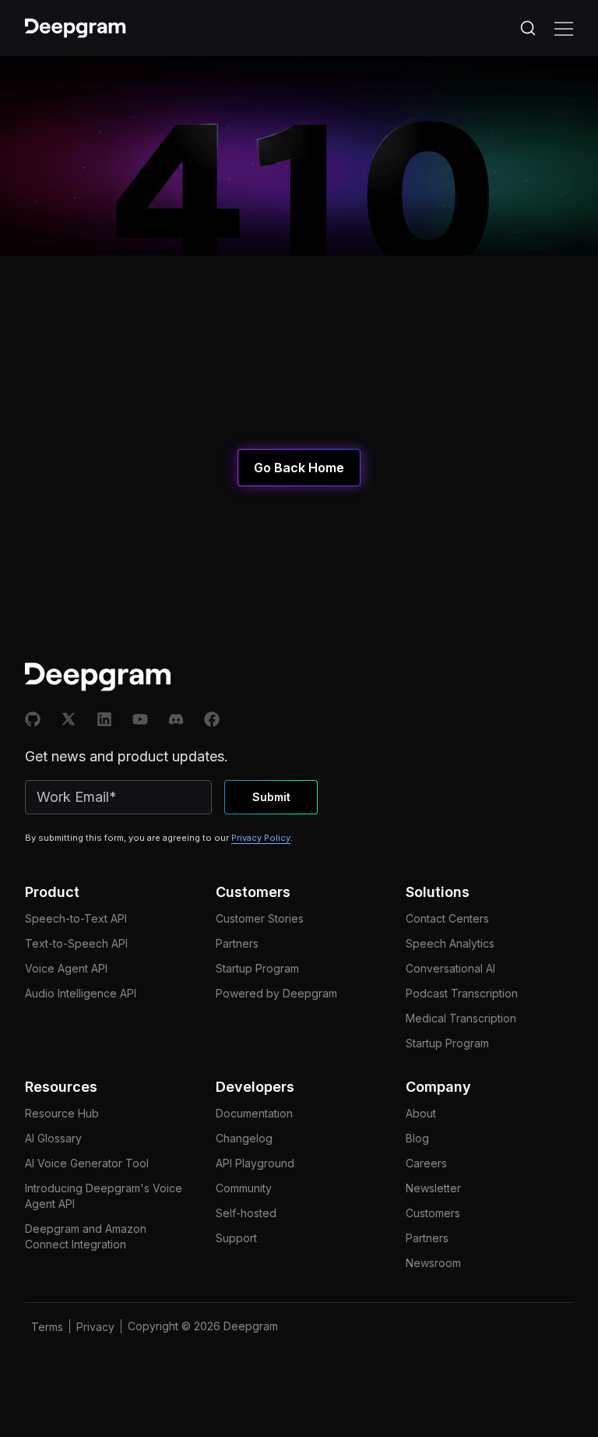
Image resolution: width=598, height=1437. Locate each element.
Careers (426, 1163)
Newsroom (433, 1262)
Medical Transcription (461, 1018)
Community (244, 1188)
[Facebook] (212, 719)
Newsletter (433, 1188)
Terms (47, 1326)
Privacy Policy (260, 837)
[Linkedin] (104, 719)
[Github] (32, 719)
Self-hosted (246, 1213)
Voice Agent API (66, 968)
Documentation (254, 1113)
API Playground (255, 1163)
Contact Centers (447, 918)
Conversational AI (450, 968)
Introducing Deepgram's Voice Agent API (103, 1195)
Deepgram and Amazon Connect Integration (85, 1236)
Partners (237, 943)
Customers (433, 1213)
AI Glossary (53, 1138)
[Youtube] (140, 719)
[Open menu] (563, 28)
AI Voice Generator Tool (87, 1163)
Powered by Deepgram (276, 993)
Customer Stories (260, 918)
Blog (417, 1138)
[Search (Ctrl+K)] (528, 28)
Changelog (244, 1138)
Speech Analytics (450, 943)
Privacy (95, 1326)
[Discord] (176, 719)
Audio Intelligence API (80, 993)
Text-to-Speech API (76, 943)
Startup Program (257, 968)
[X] (68, 719)
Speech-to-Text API (76, 918)
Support (236, 1238)
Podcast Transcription (462, 993)
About (421, 1113)
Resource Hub (62, 1113)
